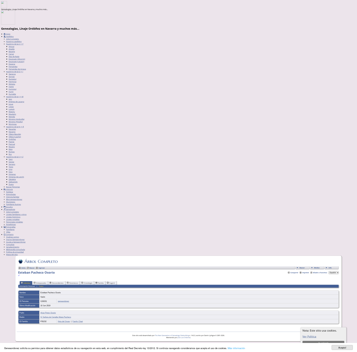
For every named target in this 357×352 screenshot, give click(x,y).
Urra (10, 169)
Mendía (12, 116)
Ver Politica (309, 336)
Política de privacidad (15, 252)
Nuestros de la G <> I (14, 71)
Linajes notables (13, 219)
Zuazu (11, 184)
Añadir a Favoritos (320, 273)
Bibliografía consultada (15, 249)
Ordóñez (12, 139)
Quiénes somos (12, 237)
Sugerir (112, 283)
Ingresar (41, 268)
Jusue (11, 104)
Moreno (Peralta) (16, 121)
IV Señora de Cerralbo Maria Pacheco (55, 317)
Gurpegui (12, 79)
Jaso (10, 99)
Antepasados (41, 283)
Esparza (12, 64)
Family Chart (78, 321)
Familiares (10, 229)
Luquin (12, 109)
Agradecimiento (12, 247)
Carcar (11, 54)
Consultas (10, 244)
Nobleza (9, 192)
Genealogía (10, 209)
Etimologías (11, 194)
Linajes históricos (13, 217)
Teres (11, 167)
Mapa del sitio (12, 254)
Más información (236, 348)
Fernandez (13, 66)
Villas (8, 232)
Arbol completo (12, 39)
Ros (10, 154)
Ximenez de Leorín (16, 177)
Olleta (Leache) (15, 136)
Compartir (294, 273)
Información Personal (27, 286)
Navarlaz (12, 129)
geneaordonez (63, 301)
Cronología (88, 283)
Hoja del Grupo (64, 321)
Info (330, 268)
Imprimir (305, 273)
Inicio (7, 34)
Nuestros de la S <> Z (14, 157)
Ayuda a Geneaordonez (16, 242)
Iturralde (12, 94)
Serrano (12, 164)
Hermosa (12, 81)
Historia (9, 189)
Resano (12, 147)
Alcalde (12, 49)
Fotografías (10, 227)
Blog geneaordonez (14, 199)
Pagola (11, 141)
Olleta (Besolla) (15, 134)
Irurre (11, 91)
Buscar (302, 268)
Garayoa (12, 74)
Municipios (10, 202)
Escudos (9, 207)
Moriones (13, 124)
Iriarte (11, 86)
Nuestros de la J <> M (14, 96)
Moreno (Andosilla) (16, 119)
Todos (41, 286)
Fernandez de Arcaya (17, 69)
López (11, 106)
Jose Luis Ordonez (184, 337)
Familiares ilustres (13, 204)
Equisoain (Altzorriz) (17, 59)
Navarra (12, 131)
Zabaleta (12, 179)
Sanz (11, 159)
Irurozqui (12, 89)
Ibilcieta (12, 84)
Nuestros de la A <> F (14, 44)
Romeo (12, 152)
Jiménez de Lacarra (16, 101)
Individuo (26, 283)
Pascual (12, 144)
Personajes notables (14, 222)
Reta (10, 149)
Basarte (12, 51)
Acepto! (342, 347)
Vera (10, 172)
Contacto (9, 234)
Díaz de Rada (14, 56)
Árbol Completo (41, 261)
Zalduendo (13, 182)
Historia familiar (12, 197)
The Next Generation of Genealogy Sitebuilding (172, 335)
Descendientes (58, 283)
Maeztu (12, 111)
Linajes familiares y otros (16, 214)
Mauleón (12, 114)
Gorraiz (12, 76)
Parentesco (73, 283)
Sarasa (11, 162)
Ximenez (12, 174)
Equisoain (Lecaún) (16, 61)
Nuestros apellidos (14, 41)
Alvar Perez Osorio (48, 313)
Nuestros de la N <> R (15, 126)
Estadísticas (11, 224)
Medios (316, 268)
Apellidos (10, 36)
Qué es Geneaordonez (15, 239)
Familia (101, 283)
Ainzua (11, 46)
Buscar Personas (13, 187)
